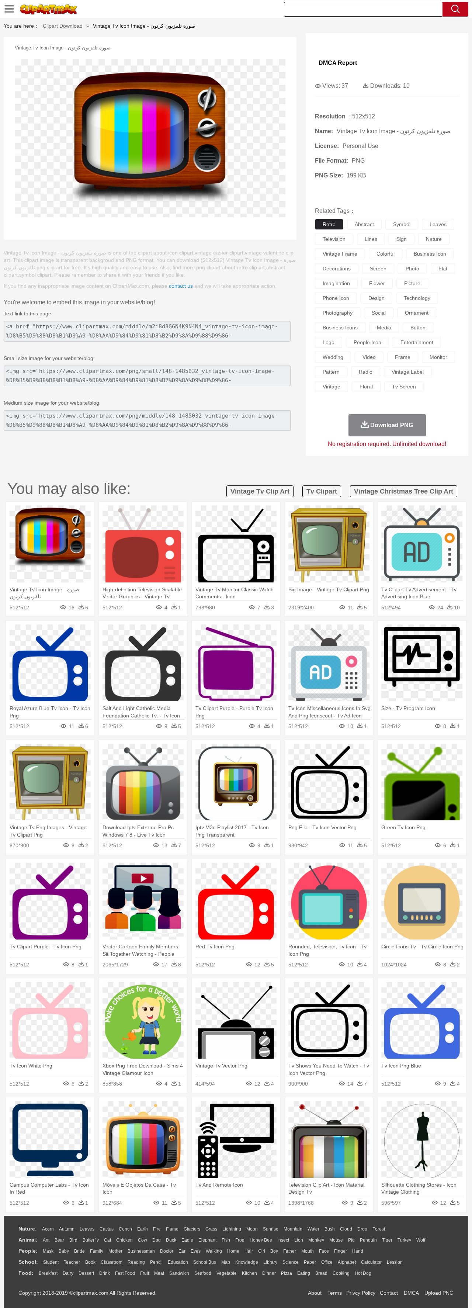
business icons (340, 328)
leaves (438, 224)
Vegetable (226, 1273)
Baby (64, 1251)
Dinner (269, 1273)
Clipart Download (63, 26)
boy (274, 1251)
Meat (159, 1273)
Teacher (72, 1262)
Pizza (286, 1273)
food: (26, 1273)
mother (115, 1251)
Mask (48, 1251)
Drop (362, 1229)
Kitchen (249, 1273)
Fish (226, 1240)
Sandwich (179, 1273)
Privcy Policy (360, 1293)
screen (378, 268)
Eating (303, 1273)
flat (442, 268)
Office (327, 1262)
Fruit (144, 1273)
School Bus (204, 1262)
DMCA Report (338, 63)
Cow (142, 1240)
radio (365, 372)
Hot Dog (363, 1273)
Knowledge (246, 1262)
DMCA (411, 1293)
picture (412, 283)
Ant (46, 1240)
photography (338, 313)
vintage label (408, 372)
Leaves (87, 1229)
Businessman (141, 1251)
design (376, 298)
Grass (211, 1229)
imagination (336, 283)
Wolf (420, 1240)
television (334, 239)
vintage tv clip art (259, 491)
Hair (248, 1251)
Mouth (307, 1251)
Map (225, 1262)
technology (417, 298)
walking (214, 1251)
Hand (357, 1251)
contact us (181, 286)
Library (270, 1262)
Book (90, 1262)
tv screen (404, 387)
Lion (298, 1240)
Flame (172, 1229)
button (418, 328)
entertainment (416, 342)
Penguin (368, 1240)
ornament (416, 313)
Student (51, 1262)
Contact (389, 1293)
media (384, 328)
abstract (364, 224)
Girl (261, 1251)
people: (28, 1251)
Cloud (346, 1229)
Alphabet (347, 1262)
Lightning (231, 1229)
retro (329, 224)
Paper (310, 1262)
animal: (28, 1240)
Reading (136, 1262)
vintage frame (340, 254)
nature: (27, 1229)
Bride (79, 1251)
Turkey (404, 1240)
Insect (283, 1240)
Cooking (341, 1273)
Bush (329, 1229)
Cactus (107, 1229)
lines (371, 239)
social (379, 313)
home (233, 1251)
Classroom (111, 1262)
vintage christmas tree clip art (403, 491)
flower (377, 283)
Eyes (196, 1251)
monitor (438, 357)
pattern (331, 372)
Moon (252, 1229)
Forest (378, 1229)
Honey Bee (261, 1240)
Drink (104, 1273)
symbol (401, 224)
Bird (73, 1240)
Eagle (187, 1240)
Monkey (316, 1240)
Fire (157, 1229)
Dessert (86, 1273)
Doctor (166, 1251)
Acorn (48, 1229)
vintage (331, 387)
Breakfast (48, 1273)
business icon (430, 254)
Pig (351, 1240)
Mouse (336, 1240)
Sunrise (270, 1229)
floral (366, 387)
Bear (59, 1240)
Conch (125, 1229)
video (369, 357)
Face (324, 1251)
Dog (156, 1240)
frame (402, 357)
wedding (333, 357)
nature (434, 239)
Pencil (156, 1262)
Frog (239, 1240)
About (315, 1293)
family (96, 1251)
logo (328, 342)
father (289, 1251)
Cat (107, 1240)
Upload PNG (439, 1293)
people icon (367, 342)
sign (401, 239)
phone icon (336, 298)
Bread (321, 1273)
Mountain (293, 1229)
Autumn (66, 1229)
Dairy (68, 1273)
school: (28, 1262)
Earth (142, 1229)
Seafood (202, 1273)
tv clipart (321, 491)
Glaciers (192, 1229)
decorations (337, 268)
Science (290, 1262)
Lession (395, 1262)
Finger (340, 1251)
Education (178, 1262)
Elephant (207, 1240)
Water (313, 1229)
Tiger (387, 1240)
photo (412, 268)
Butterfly (91, 1240)
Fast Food (125, 1273)
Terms (334, 1293)
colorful (385, 254)
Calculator (371, 1262)
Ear (181, 1251)
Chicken (124, 1240)
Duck (171, 1240)
